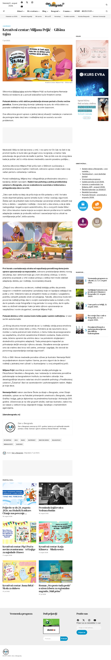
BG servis (39, 16)
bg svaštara (7, 440)
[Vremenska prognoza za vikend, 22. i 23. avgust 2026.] (80, 280)
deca (16, 440)
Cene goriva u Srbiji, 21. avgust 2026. (97, 305)
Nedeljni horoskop (89, 192)
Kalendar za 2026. (12, 16)
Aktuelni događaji (26, 16)
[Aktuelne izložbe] (97, 223)
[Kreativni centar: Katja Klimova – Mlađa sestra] (55, 532)
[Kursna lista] (92, 53)
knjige (23, 440)
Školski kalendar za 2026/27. (94, 189)
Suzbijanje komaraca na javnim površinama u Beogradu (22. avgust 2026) (97, 293)
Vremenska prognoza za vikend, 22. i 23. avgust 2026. (97, 280)
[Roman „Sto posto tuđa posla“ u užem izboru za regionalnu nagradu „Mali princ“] (55, 571)
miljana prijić (56, 440)
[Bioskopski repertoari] (83, 206)
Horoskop (57, 16)
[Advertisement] (44, 135)
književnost (31, 440)
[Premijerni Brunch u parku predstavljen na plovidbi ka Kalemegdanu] (80, 330)
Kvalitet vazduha (69, 16)
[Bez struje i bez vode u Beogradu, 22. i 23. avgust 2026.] (80, 318)
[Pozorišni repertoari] (97, 206)
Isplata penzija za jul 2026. (93, 182)
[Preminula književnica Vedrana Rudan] (55, 493)
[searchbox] (51, 638)
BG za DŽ (48, 16)
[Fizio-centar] (92, 109)
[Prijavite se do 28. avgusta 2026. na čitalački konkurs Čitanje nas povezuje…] (19, 493)
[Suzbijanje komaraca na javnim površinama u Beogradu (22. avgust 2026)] (80, 293)
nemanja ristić (8, 444)
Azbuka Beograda (83, 16)
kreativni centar (44, 440)
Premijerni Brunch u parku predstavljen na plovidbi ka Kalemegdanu (97, 330)
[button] (106, 4)
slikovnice (19, 444)
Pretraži (64, 639)
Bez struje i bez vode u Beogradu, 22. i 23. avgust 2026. (97, 317)
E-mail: (98, 623)
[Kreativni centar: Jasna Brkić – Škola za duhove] (19, 571)
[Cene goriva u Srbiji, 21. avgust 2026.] (80, 306)
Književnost (7, 26)
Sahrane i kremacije (99, 16)
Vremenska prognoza (91, 179)
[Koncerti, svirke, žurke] (83, 223)
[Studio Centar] (51, 622)
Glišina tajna (18, 91)
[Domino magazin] (51, 630)
